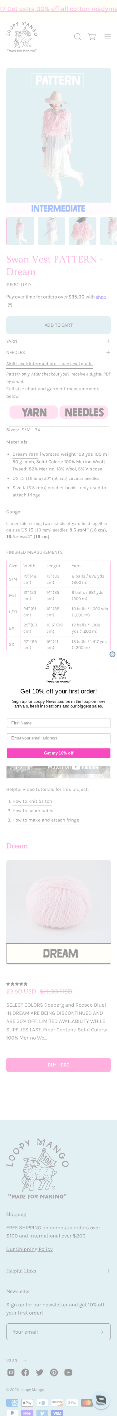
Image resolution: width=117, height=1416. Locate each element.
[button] (101, 1400)
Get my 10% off (58, 753)
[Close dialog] (112, 654)
